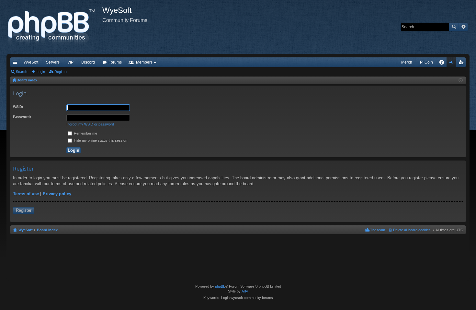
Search (454, 27)
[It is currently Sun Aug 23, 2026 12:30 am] (461, 80)
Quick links (16, 63)
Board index (47, 230)
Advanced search (463, 27)
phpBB (220, 286)
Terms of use (26, 193)
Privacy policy (57, 193)
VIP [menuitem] (70, 62)
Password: (22, 117)
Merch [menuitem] (406, 62)
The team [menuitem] (377, 230)
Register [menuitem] (462, 63)
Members (144, 62)
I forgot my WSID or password (90, 124)
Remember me (85, 133)
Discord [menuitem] (88, 62)
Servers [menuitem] (53, 62)
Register (61, 72)
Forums (115, 62)
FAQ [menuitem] (444, 63)
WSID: (18, 107)
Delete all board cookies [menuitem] (412, 230)
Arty (245, 291)
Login (41, 72)
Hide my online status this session (100, 140)
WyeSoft (31, 62)
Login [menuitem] (452, 63)
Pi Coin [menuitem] (426, 62)
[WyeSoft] (54, 27)
